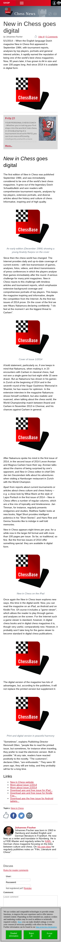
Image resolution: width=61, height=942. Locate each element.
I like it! (41, 37)
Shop (6, 3)
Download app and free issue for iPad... (31, 790)
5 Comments (52, 37)
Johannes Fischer (25, 827)
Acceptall (49, 934)
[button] (22, 3)
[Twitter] (21, 815)
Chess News (24, 14)
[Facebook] (13, 815)
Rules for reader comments (15, 870)
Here (20, 922)
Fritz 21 (10, 118)
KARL (48, 841)
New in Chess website (22, 782)
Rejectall (31, 934)
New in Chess (17, 808)
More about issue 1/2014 (23, 784)
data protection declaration (46, 927)
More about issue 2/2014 (23, 787)
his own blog (44, 846)
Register (28, 888)
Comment (8, 892)
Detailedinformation (13, 934)
